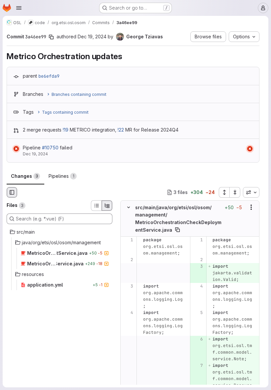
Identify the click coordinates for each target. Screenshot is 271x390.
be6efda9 (48, 76)
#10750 (50, 147)
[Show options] (251, 207)
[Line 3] (127, 286)
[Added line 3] (197, 266)
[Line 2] (127, 259)
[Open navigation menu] (19, 8)
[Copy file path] (177, 230)
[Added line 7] (197, 365)
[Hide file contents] (129, 207)
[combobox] (251, 192)
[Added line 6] (197, 339)
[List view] (96, 205)
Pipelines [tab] (61, 176)
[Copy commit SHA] (51, 37)
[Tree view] (107, 205)
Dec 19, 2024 (92, 36)
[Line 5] (197, 312)
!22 (121, 130)
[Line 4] (197, 286)
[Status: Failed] (16, 149)
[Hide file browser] (12, 192)
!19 (65, 130)
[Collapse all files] (235, 192)
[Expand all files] (224, 192)
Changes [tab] (24, 176)
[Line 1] (127, 240)
